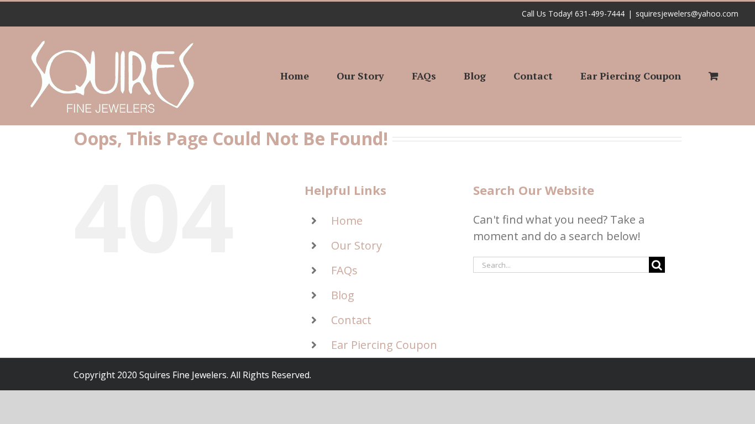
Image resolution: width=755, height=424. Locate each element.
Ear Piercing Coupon (384, 344)
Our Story (356, 245)
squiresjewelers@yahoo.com (687, 13)
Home (347, 220)
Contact (351, 319)
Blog (342, 295)
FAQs (344, 270)
